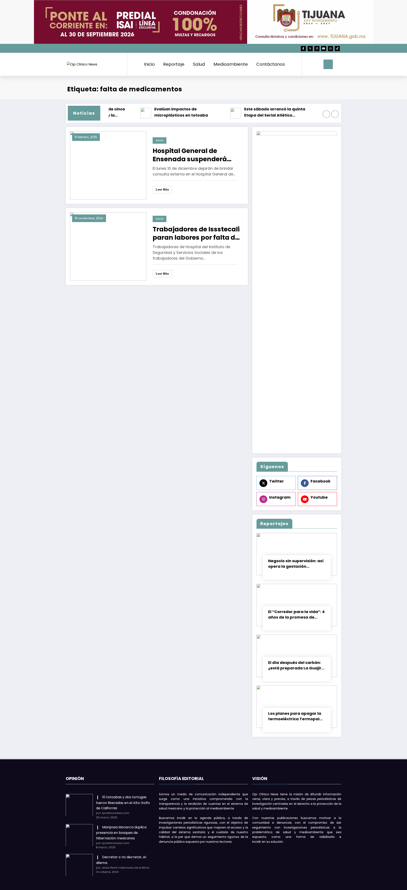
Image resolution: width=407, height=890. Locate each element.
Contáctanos (270, 64)
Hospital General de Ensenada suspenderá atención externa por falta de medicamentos (196, 155)
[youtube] (323, 48)
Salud (199, 64)
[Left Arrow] (326, 114)
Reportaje (173, 64)
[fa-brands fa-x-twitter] (310, 48)
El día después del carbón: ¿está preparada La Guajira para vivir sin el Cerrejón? (296, 665)
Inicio (149, 64)
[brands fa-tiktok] (337, 48)
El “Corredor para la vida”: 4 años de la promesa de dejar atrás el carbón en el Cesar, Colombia (296, 614)
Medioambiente (230, 64)
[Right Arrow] (335, 114)
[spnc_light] (317, 64)
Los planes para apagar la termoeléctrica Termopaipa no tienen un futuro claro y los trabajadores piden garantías (296, 716)
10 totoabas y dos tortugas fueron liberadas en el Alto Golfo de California (123, 803)
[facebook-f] (303, 48)
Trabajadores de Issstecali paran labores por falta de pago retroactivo (196, 233)
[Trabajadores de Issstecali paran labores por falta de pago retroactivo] (108, 246)
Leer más (162, 189)
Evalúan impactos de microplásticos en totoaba (175, 112)
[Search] (309, 64)
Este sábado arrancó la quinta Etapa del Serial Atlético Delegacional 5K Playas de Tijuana (273, 112)
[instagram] (316, 48)
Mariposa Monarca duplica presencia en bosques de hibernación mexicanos (121, 833)
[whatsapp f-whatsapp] (330, 48)
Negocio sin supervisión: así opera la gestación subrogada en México (295, 563)
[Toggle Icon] (328, 64)
